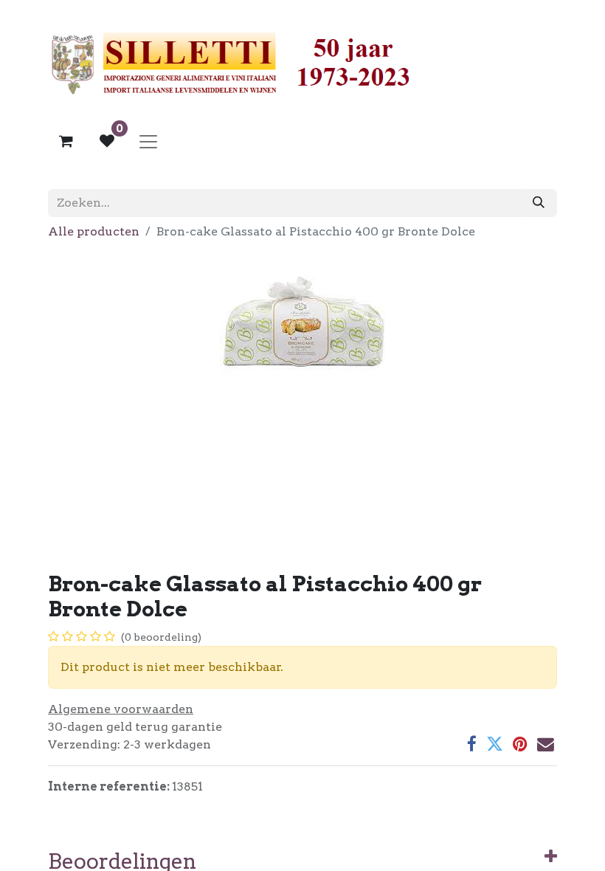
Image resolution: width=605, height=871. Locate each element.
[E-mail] (545, 744)
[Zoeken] (538, 203)
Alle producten (93, 231)
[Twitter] (494, 744)
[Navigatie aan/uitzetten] (148, 141)
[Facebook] (472, 744)
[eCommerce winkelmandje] (65, 141)
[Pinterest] (520, 744)
